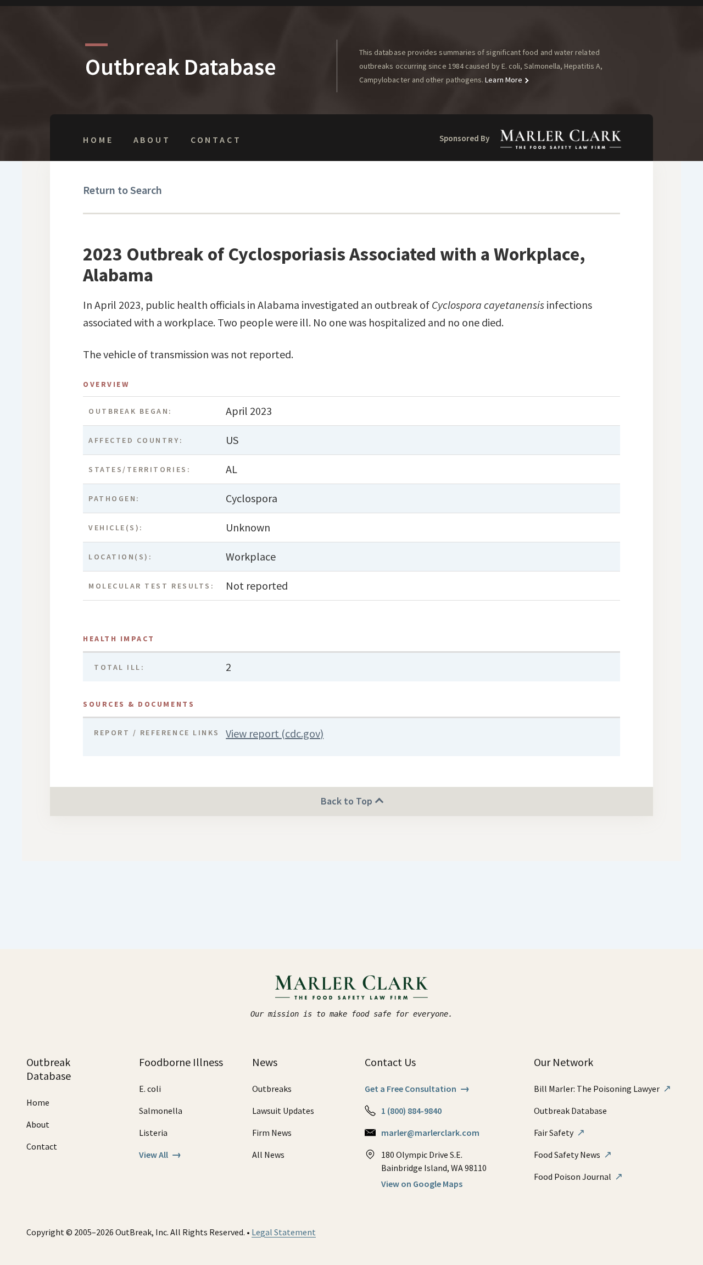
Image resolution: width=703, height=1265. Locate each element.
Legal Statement (284, 1232)
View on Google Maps (421, 1183)
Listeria (153, 1132)
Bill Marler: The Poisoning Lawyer (602, 1088)
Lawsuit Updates (283, 1110)
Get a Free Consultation (417, 1088)
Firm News (272, 1132)
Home (98, 139)
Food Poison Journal (578, 1176)
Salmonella (160, 1110)
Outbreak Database (570, 1110)
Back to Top (348, 801)
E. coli (150, 1088)
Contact (216, 139)
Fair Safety (559, 1132)
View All (160, 1154)
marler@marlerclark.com (430, 1132)
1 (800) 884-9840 (411, 1110)
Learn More (502, 80)
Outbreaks (272, 1088)
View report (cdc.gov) (274, 733)
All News (268, 1154)
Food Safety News (573, 1154)
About (152, 139)
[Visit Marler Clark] (351, 987)
